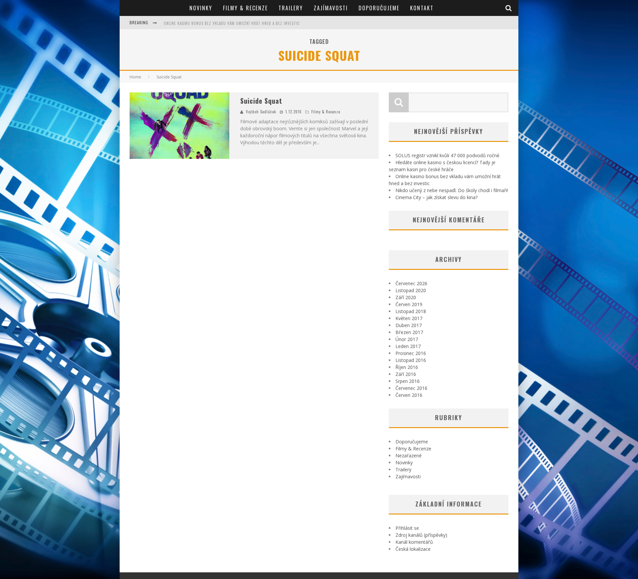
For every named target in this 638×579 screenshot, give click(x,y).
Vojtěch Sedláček (261, 111)
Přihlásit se (407, 528)
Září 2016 (405, 374)
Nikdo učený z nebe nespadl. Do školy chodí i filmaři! (451, 190)
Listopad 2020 (410, 290)
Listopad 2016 (410, 360)
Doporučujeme (379, 8)
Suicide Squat (261, 101)
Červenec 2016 (411, 388)
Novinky (200, 8)
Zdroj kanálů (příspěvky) (421, 535)
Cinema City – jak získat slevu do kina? (436, 197)
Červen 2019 (408, 304)
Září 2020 (405, 297)
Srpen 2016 (407, 381)
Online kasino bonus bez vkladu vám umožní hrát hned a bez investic (231, 23)
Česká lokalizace (413, 549)
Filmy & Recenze (245, 8)
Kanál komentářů (414, 542)
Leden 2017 (408, 346)
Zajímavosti (331, 8)
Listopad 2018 (410, 311)
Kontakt (422, 8)
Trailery (290, 8)
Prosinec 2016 (410, 353)
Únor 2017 (406, 339)
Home (135, 77)
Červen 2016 (408, 395)
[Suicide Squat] (179, 125)
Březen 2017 (409, 332)
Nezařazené (408, 455)
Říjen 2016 (406, 367)
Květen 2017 (408, 318)
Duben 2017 (408, 325)
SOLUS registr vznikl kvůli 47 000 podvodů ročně (447, 155)
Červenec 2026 (411, 283)
